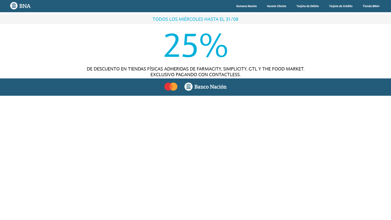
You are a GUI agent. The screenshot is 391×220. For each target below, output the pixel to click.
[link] (246, 6)
